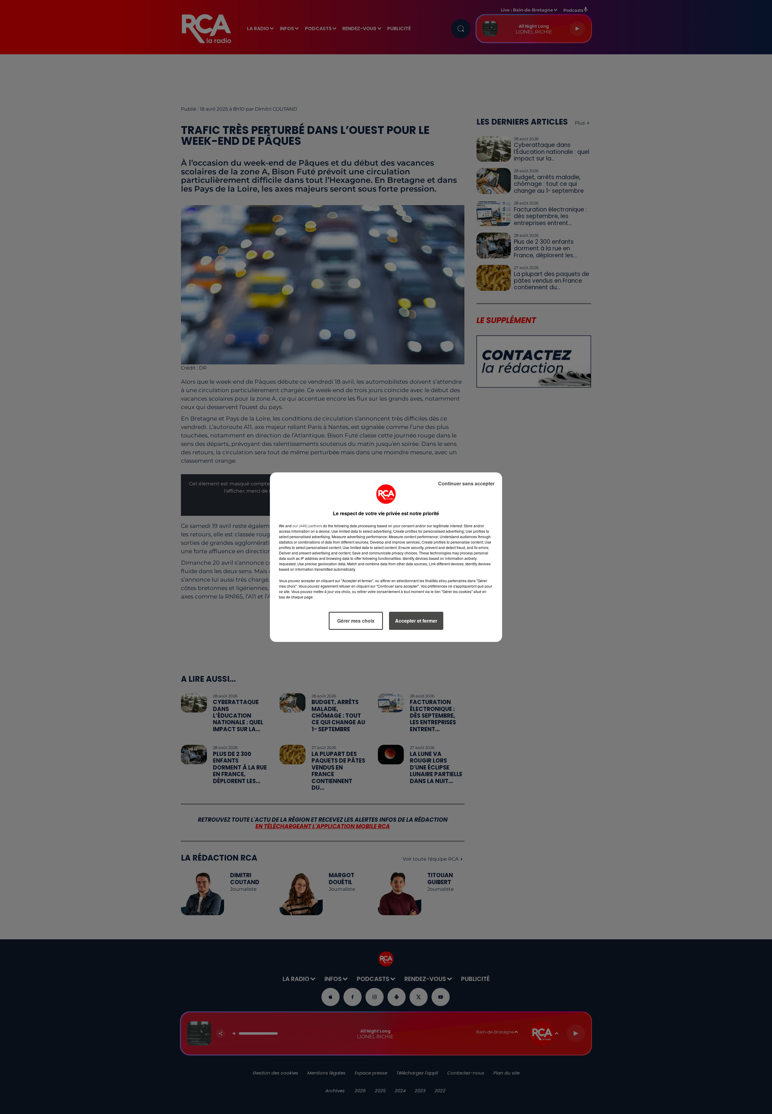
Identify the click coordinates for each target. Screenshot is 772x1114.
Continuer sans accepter (466, 483)
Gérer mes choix (356, 620)
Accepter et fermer (416, 620)
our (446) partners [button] (307, 525)
